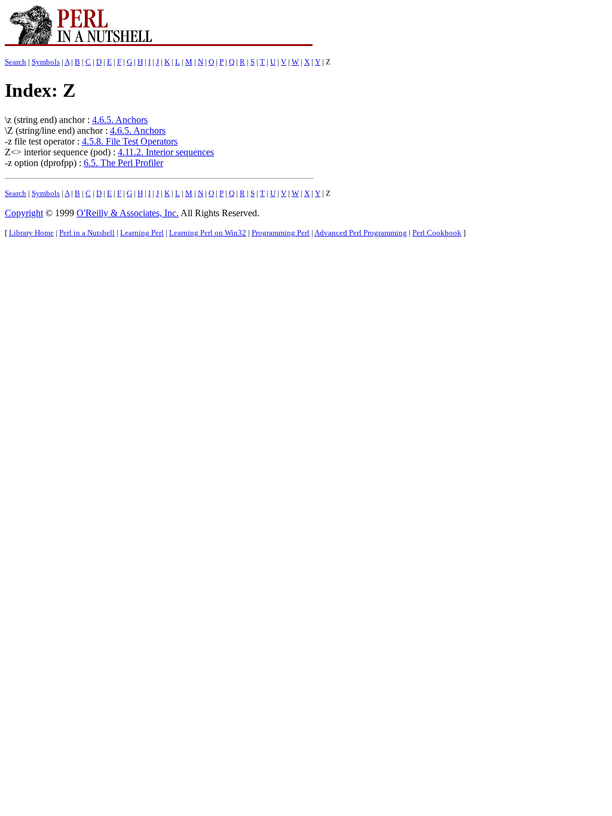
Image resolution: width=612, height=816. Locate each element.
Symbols (46, 61)
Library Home (31, 232)
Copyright (24, 213)
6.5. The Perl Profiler (123, 163)
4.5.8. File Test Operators (130, 141)
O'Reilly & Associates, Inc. (127, 213)
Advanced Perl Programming (360, 232)
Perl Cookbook (436, 232)
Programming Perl (281, 232)
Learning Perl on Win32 (207, 232)
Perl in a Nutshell (87, 232)
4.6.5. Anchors (120, 120)
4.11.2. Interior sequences (166, 152)
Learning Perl (142, 232)
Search (15, 61)
